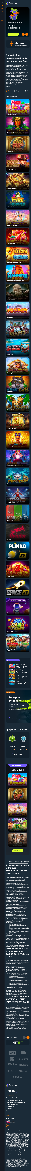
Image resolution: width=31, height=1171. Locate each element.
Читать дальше (14, 718)
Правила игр (9, 1108)
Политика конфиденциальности (15, 1102)
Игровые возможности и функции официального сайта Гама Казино (19, 862)
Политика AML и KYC (12, 1098)
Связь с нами (10, 1118)
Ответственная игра (12, 1104)
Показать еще (18, 850)
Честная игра (10, 1106)
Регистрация (13, 34)
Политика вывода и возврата (14, 1100)
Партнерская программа (11, 1091)
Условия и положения (12, 1111)
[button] (23, 34)
